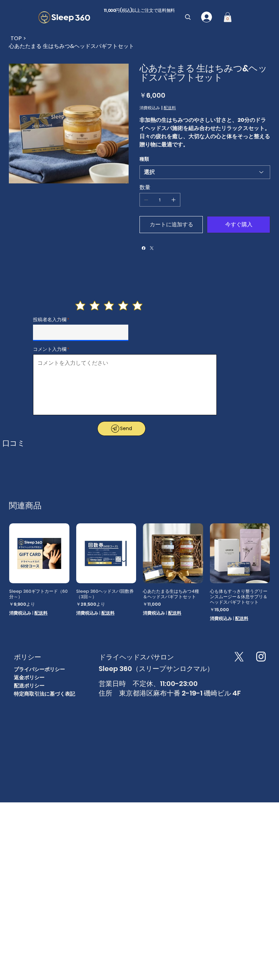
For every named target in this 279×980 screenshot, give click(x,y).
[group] (139, 572)
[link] (228, 17)
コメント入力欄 (49, 349)
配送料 (41, 613)
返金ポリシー (29, 677)
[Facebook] (143, 248)
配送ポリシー (29, 685)
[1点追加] (173, 200)
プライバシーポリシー (39, 669)
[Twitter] (151, 248)
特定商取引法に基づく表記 (44, 693)
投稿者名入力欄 (49, 319)
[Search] (188, 17)
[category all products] (15, 37)
